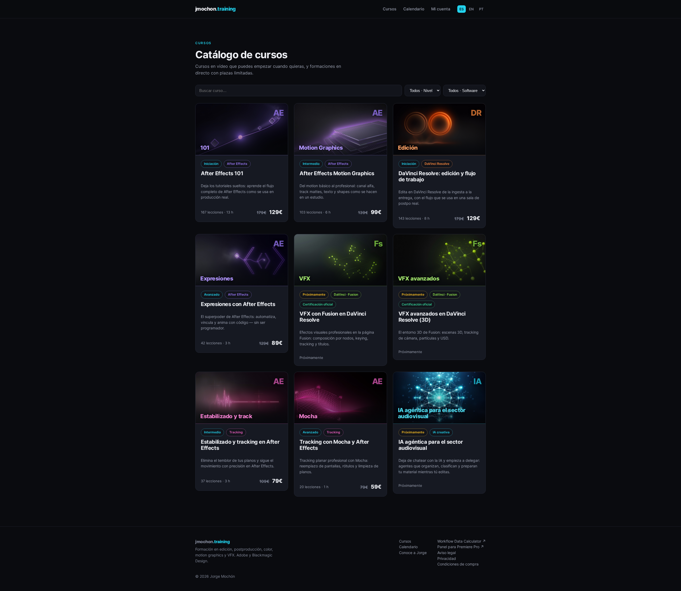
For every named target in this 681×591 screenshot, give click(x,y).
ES (461, 9)
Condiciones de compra (458, 564)
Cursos (389, 8)
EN (471, 9)
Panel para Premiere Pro (460, 546)
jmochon (215, 9)
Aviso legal (446, 552)
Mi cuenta (440, 8)
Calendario (413, 8)
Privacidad (446, 558)
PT (481, 9)
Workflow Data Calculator (461, 541)
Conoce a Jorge (413, 552)
